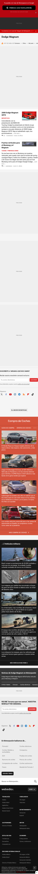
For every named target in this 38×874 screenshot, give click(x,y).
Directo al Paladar (7, 825)
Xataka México (6, 854)
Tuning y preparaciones (10, 150)
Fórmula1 (15, 684)
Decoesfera (5, 841)
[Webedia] (8, 790)
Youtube (10, 394)
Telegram (19, 394)
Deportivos (6, 118)
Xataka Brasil (5, 857)
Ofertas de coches (24, 428)
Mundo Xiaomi (6, 811)
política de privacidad (23, 384)
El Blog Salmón (24, 838)
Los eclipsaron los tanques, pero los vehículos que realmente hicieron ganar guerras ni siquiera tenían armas (18, 654)
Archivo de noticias (20, 410)
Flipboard (28, 394)
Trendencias (5, 838)
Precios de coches (26, 760)
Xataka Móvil (5, 802)
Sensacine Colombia (25, 860)
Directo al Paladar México (9, 862)
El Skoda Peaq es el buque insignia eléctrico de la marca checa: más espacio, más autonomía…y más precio (18, 448)
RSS (23, 394)
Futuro (4, 767)
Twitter (1, 394)
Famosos (17, 43)
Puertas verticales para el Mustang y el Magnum (11, 145)
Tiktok (32, 394)
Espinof (22, 815)
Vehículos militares (12, 544)
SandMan (9, 135)
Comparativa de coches (10, 763)
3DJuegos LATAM (24, 854)
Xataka (4, 799)
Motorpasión (23, 825)
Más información (21, 872)
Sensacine (22, 812)
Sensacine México (25, 857)
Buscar (35, 781)
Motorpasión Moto (25, 828)
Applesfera (5, 805)
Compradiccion (6, 844)
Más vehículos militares (18, 663)
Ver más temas (7, 773)
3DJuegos (22, 799)
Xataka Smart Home (7, 808)
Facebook (6, 394)
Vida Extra (22, 802)
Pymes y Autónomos (25, 841)
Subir (31, 789)
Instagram (14, 394)
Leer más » (16, 133)
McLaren (31, 43)
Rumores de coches (8, 760)
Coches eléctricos (25, 684)
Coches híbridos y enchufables (8, 751)
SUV (3, 756)
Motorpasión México (25, 862)
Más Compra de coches (18, 532)
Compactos (23, 750)
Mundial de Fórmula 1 (27, 767)
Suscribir (34, 380)
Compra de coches (19, 421)
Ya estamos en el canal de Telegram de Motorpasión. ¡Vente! (18, 31)
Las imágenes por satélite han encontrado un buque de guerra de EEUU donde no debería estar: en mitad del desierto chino (18, 587)
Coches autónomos (26, 763)
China (24, 43)
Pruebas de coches (26, 756)
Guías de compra (8, 428)
